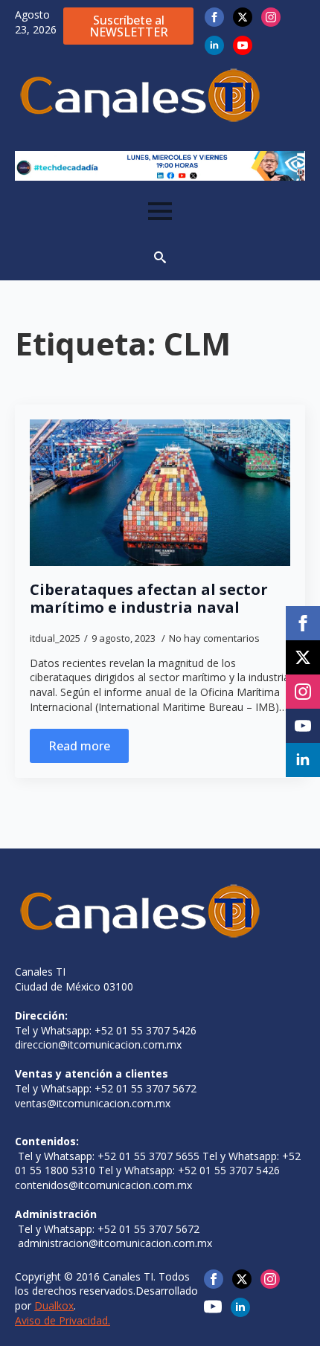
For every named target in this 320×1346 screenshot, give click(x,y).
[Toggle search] (160, 257)
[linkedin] (214, 45)
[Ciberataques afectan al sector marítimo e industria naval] (160, 492)
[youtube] (242, 45)
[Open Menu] (160, 211)
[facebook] (214, 17)
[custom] (213, 1307)
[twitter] (242, 17)
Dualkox (54, 1305)
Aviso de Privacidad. (62, 1320)
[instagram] (271, 17)
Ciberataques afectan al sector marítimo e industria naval (149, 598)
